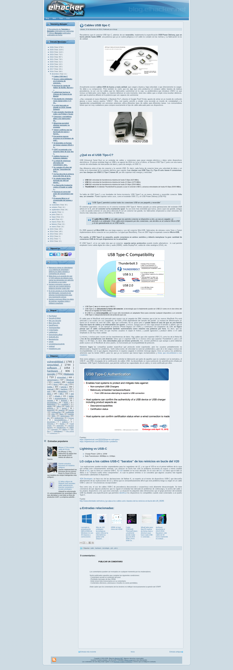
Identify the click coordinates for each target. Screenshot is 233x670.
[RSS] (54, 660)
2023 (52, 54)
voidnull (52, 346)
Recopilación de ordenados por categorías (60, 30)
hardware (54, 371)
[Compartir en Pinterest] (92, 542)
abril (53, 219)
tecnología (106, 548)
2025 (52, 50)
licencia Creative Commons (123, 661)
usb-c (116, 548)
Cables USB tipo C (97, 25)
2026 (52, 47)
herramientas (52, 402)
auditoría (65, 422)
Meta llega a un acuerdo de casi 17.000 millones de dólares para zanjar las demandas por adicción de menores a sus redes (61, 279)
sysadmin (65, 404)
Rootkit (62, 423)
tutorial (64, 387)
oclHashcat (53, 433)
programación (61, 398)
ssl (48, 418)
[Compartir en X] (86, 542)
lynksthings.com (55, 349)
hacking (64, 389)
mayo (54, 217)
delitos (72, 427)
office (59, 406)
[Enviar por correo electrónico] (81, 542)
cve (66, 384)
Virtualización (61, 427)
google (51, 374)
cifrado (57, 396)
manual (50, 389)
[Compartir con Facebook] (89, 542)
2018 (52, 67)
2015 (52, 229)
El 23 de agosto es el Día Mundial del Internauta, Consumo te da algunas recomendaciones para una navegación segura (61, 294)
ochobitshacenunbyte (57, 344)
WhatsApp (63, 391)
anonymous (65, 416)
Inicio (133, 652)
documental (51, 422)
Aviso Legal (128, 660)
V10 (121, 471)
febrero (54, 224)
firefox (66, 402)
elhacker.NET (118, 658)
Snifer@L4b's (54, 337)
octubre (55, 207)
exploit (57, 382)
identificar (123, 493)
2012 (52, 236)
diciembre (55, 74)
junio (54, 214)
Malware (69, 374)
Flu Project (53, 316)
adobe (49, 406)
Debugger (50, 423)
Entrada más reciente (88, 652)
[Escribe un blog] (84, 542)
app (72, 394)
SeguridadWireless (61, 420)
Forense (71, 418)
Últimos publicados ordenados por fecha (59, 34)
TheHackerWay (54, 328)
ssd (49, 391)
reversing (54, 429)
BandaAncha (53, 339)
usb (111, 548)
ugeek (51, 342)
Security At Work (55, 318)
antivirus (51, 408)
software (53, 367)
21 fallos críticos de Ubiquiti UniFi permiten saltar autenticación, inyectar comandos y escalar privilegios (66, 485)
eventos (71, 414)
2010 (52, 241)
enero (54, 227)
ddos (49, 394)
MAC (54, 416)
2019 (52, 64)
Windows (70, 380)
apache (62, 410)
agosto (54, 212)
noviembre (56, 205)
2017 (52, 69)
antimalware (58, 431)
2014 (52, 231)
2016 (52, 71)
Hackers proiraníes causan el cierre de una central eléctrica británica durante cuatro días (60, 286)
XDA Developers (86, 479)
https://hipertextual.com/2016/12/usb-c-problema (98, 442)
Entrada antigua (175, 652)
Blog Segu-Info (54, 323)
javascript (50, 410)
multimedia (70, 412)
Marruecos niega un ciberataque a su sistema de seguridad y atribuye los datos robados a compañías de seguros (61, 271)
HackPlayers (53, 325)
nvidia (50, 387)
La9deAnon (53, 332)
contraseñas (56, 412)
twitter (71, 396)
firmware (64, 400)
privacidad (62, 377)
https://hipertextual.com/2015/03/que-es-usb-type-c (99, 439)
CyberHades (53, 330)
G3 (88, 471)
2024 (52, 52)
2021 (52, 59)
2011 (52, 239)
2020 (52, 62)
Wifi (61, 394)
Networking (51, 404)
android (70, 382)
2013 (52, 234)
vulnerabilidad (55, 361)
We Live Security (55, 321)
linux (56, 384)
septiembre (56, 210)
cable (92, 548)
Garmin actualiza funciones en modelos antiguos (66, 465)
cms (53, 414)
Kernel (65, 408)
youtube (50, 400)
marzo (54, 222)
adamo (64, 429)
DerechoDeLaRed (55, 335)
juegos (71, 410)
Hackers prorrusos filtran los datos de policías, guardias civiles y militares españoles (61, 301)
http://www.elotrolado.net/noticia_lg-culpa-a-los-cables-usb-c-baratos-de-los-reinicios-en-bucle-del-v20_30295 (122, 501)
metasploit (60, 425)
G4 (160, 471)
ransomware (53, 380)
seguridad (54, 364)
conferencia (59, 418)
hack (68, 406)
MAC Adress (70, 431)
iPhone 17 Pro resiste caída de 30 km (66, 448)
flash (62, 414)
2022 (52, 57)
